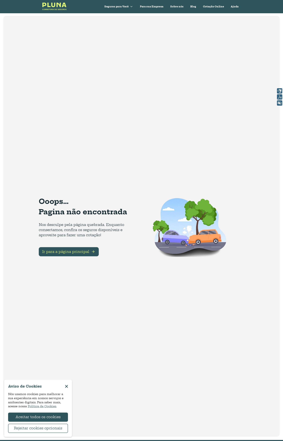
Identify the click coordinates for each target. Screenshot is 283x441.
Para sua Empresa (151, 6)
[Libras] (279, 91)
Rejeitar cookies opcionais (38, 428)
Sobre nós (176, 6)
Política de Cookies (42, 406)
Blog (193, 6)
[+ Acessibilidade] (279, 103)
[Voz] (279, 97)
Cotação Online (213, 6)
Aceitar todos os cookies (38, 417)
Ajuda (235, 6)
